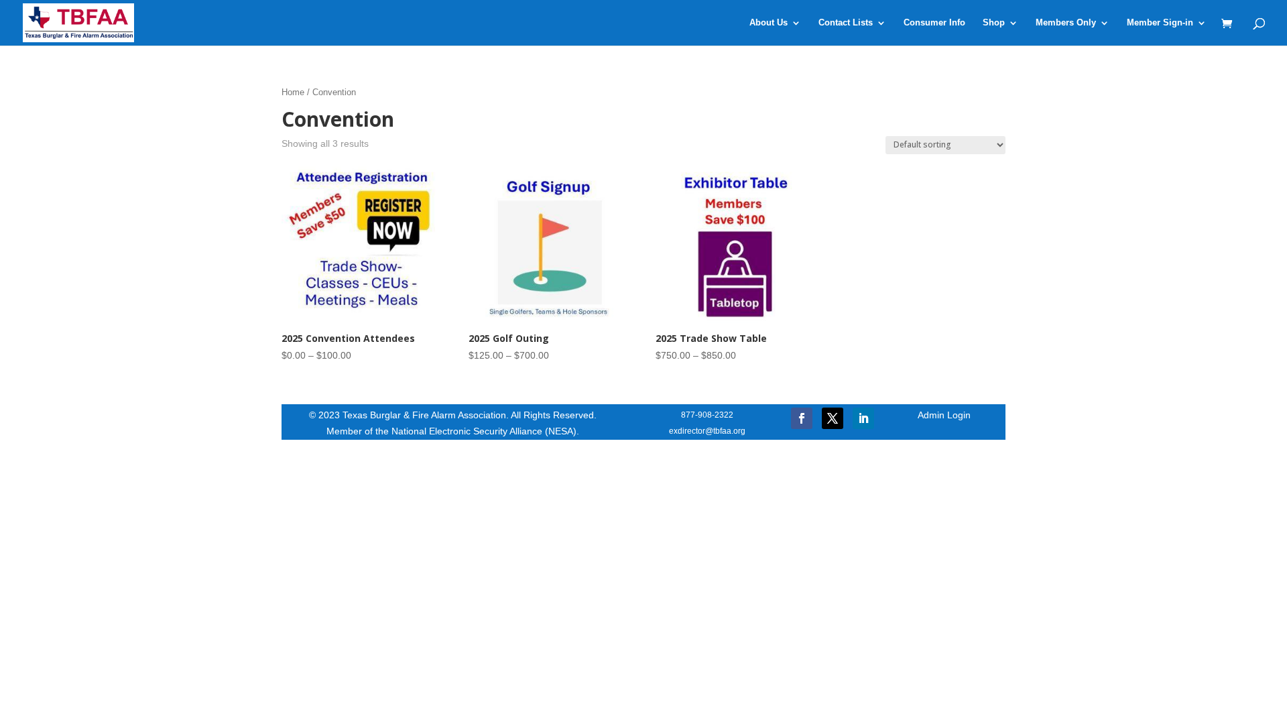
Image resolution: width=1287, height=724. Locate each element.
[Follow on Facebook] (801, 418)
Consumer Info (934, 22)
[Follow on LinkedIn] (863, 418)
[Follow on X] (832, 418)
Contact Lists (845, 22)
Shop (994, 22)
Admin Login (944, 415)
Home (293, 92)
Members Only (1066, 22)
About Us (768, 22)
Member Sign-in (1160, 22)
